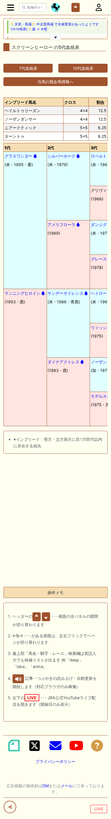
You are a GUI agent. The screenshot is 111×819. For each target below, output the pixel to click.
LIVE (98, 808)
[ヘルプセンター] (97, 746)
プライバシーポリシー (55, 761)
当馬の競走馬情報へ (55, 81)
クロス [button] (70, 102)
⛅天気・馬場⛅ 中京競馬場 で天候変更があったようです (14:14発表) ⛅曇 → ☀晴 (55, 26)
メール (67, 785)
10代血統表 (83, 68)
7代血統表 (28, 68)
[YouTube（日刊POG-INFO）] (76, 745)
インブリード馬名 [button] (20, 102)
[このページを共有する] (10, 807)
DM (45, 785)
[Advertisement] (55, 526)
